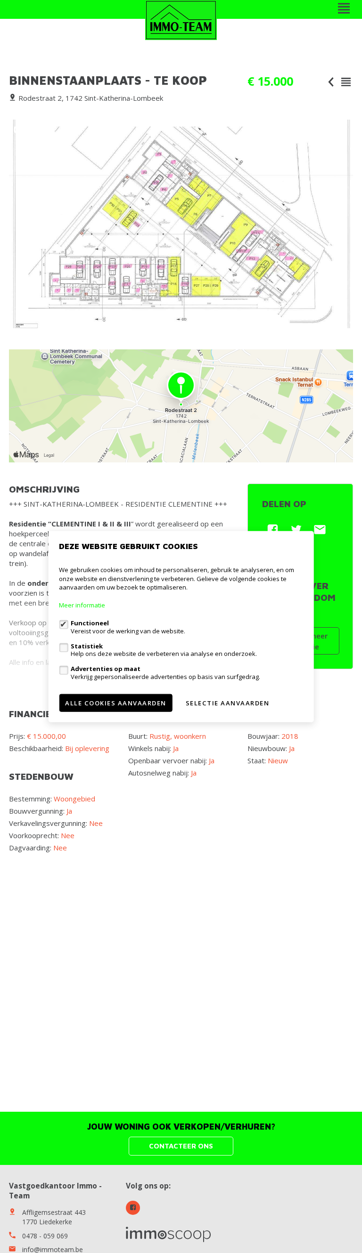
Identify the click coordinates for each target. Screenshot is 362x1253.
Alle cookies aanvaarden (115, 702)
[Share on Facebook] (272, 529)
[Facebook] (133, 1208)
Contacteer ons (181, 1146)
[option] (181, 224)
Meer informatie (82, 605)
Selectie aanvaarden (228, 702)
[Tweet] (296, 529)
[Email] (319, 529)
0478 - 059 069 (45, 1235)
